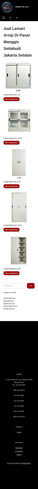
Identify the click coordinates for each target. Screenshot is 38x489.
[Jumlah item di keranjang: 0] (17, 18)
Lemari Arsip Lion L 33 (12, 182)
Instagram (19, 451)
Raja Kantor (26, 463)
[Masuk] (10, 18)
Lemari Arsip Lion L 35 (12, 269)
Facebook (19, 448)
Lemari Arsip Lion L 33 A (13, 225)
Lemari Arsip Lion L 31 (12, 95)
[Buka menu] (3, 17)
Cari (30, 286)
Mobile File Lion (22, 7)
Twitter (19, 455)
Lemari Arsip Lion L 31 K (13, 138)
